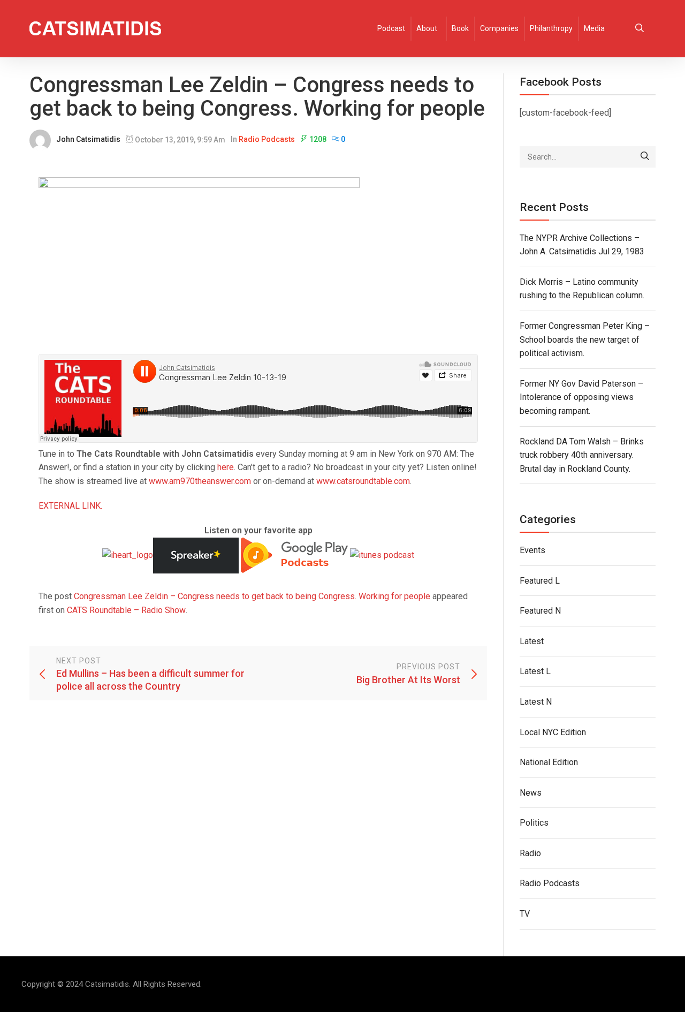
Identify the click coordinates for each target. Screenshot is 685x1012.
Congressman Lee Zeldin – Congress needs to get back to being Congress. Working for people (252, 596)
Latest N (536, 702)
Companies (499, 28)
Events (532, 550)
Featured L (540, 581)
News (531, 793)
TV (525, 914)
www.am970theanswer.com (200, 481)
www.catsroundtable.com (363, 481)
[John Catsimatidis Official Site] (95, 28)
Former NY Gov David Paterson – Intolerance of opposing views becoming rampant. (581, 397)
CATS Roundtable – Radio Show (126, 610)
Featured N (540, 611)
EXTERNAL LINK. (70, 506)
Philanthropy (551, 28)
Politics (534, 823)
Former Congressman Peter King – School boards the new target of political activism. (585, 339)
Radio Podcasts (267, 139)
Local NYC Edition (553, 732)
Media (594, 28)
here (225, 467)
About (426, 28)
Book (460, 28)
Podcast (391, 28)
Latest (532, 641)
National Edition (549, 762)
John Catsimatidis (88, 139)
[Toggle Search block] (639, 29)
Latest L (535, 671)
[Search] (645, 157)
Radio (530, 853)
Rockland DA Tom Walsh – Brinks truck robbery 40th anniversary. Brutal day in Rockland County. (582, 455)
